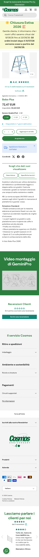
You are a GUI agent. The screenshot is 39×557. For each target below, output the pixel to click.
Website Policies (19, 499)
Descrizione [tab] (10, 175)
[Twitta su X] (13, 156)
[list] (19, 65)
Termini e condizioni (8, 501)
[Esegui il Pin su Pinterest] (23, 156)
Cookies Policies (7, 499)
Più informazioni (8, 401)
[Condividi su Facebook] (18, 156)
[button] (30, 9)
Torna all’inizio (19, 414)
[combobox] (19, 15)
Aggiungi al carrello (27, 132)
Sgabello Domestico (9, 96)
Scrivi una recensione (19, 317)
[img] (19, 521)
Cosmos (9, 495)
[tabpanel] (19, 212)
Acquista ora (19, 138)
